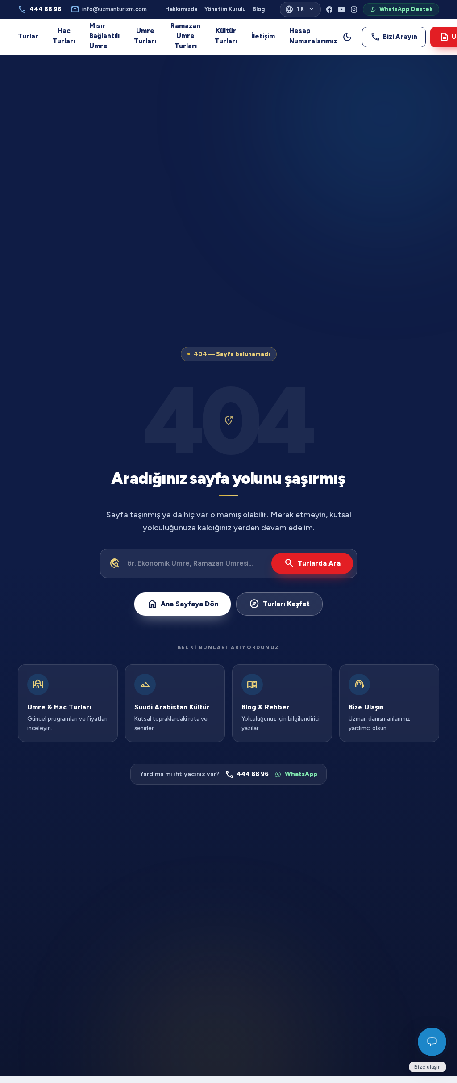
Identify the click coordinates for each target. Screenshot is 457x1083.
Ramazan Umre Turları (185, 36)
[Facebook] (329, 9)
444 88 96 (40, 9)
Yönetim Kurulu (224, 9)
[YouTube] (341, 9)
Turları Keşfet (279, 603)
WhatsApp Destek (405, 9)
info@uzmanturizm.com (109, 9)
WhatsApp (301, 774)
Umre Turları (145, 36)
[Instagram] (353, 9)
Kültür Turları (226, 36)
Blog (259, 9)
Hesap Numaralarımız (313, 36)
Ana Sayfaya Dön (182, 603)
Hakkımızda (181, 9)
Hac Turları (64, 36)
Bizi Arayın (393, 36)
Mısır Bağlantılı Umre (104, 36)
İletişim (263, 36)
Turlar (28, 36)
